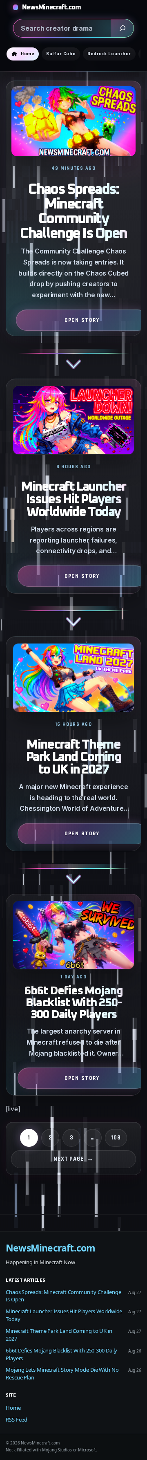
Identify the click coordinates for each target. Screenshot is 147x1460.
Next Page (73, 1159)
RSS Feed (16, 1419)
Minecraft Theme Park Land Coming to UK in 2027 (73, 757)
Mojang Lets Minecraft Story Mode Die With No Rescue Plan (62, 1373)
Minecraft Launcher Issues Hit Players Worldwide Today (73, 499)
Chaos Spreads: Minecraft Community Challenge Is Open (73, 211)
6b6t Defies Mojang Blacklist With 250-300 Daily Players (73, 1003)
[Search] (122, 28)
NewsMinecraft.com (51, 7)
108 (116, 1138)
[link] (73, 230)
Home (13, 1407)
